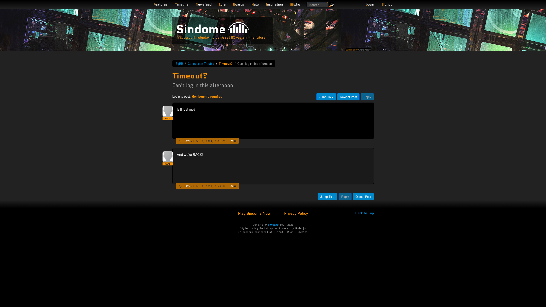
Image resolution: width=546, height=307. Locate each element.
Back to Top (364, 213)
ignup (387, 4)
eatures (160, 4)
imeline (181, 4)
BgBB (179, 63)
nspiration (274, 4)
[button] (232, 140)
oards (238, 4)
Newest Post (348, 97)
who (295, 4)
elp (255, 4)
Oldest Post (363, 196)
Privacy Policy (296, 213)
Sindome (200, 29)
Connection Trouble (201, 63)
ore (222, 4)
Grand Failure (364, 49)
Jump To (325, 97)
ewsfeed (204, 4)
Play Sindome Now (255, 213)
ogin (370, 4)
